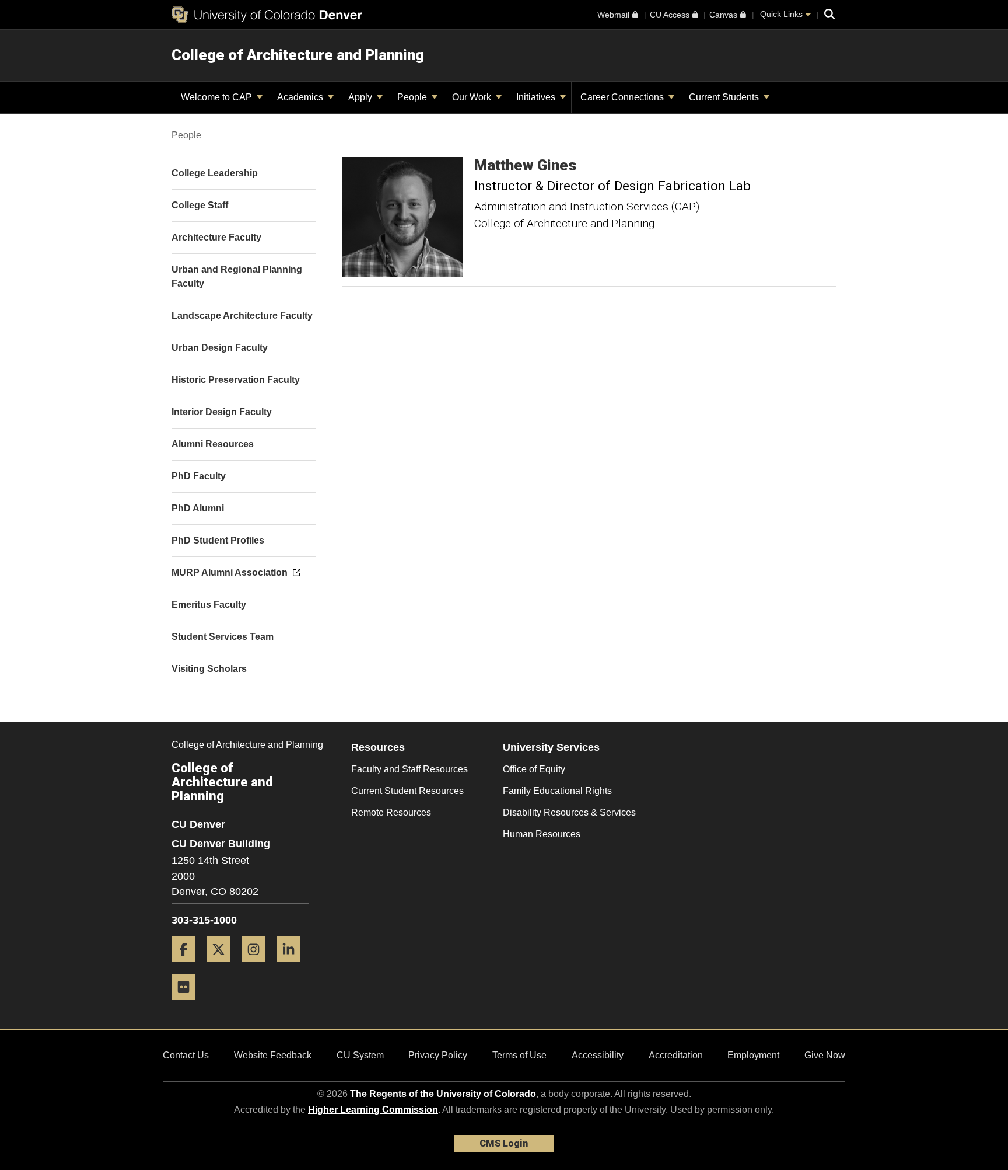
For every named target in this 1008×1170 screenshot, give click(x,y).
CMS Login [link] (504, 1143)
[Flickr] (188, 1004)
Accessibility (598, 1055)
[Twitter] (222, 966)
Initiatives (537, 97)
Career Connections (623, 97)
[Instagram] (258, 966)
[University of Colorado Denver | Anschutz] (267, 14)
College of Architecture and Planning (298, 55)
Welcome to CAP (217, 97)
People (413, 97)
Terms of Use (519, 1055)
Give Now (824, 1055)
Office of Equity (534, 769)
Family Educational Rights (557, 791)
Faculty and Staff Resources (409, 769)
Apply (361, 97)
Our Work (473, 97)
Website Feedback (273, 1055)
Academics (301, 97)
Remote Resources (391, 812)
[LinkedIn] (292, 966)
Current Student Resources (407, 791)
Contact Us (186, 1055)
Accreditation (676, 1055)
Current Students (725, 97)
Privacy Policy (437, 1055)
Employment (753, 1055)
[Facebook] (188, 966)
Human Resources (541, 834)
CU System (360, 1055)
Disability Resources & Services (569, 812)
